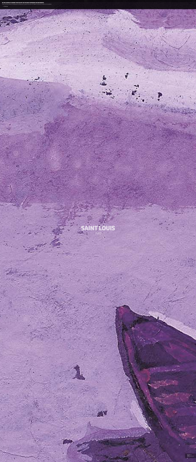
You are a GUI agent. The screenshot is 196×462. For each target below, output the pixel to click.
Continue (6, 6)
